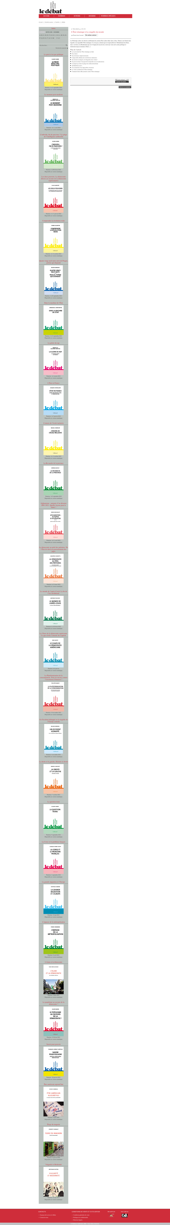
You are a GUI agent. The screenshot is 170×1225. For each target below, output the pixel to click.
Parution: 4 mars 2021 (53, 995)
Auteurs (77, 16)
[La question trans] (53, 805)
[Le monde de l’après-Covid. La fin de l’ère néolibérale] (53, 597)
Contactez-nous (44, 1217)
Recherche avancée (61, 48)
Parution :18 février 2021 (53, 1037)
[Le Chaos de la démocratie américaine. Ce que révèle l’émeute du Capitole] (53, 639)
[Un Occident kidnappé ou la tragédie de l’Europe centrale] (53, 725)
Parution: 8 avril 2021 (53, 955)
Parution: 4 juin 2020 (53, 1117)
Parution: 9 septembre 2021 (53, 835)
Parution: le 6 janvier (53, 668)
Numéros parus (49, 22)
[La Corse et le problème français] (53, 845)
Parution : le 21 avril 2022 (54, 540)
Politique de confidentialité (80, 1217)
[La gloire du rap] (53, 346)
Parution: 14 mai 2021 (54, 915)
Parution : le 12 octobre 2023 (53, 254)
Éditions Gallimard (77, 1224)
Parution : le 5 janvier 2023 (53, 416)
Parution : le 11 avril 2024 (54, 127)
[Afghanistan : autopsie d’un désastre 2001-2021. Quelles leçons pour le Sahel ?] (53, 511)
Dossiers (92, 16)
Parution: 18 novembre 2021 (53, 712)
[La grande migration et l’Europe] (53, 885)
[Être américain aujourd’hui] (53, 1088)
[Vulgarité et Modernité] (53, 1168)
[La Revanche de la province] (54, 467)
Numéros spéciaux (108, 16)
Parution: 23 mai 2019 (54, 1197)
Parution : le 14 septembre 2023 (53, 336)
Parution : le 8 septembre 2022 (53, 496)
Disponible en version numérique (53, 89)
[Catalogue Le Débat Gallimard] (53, 58)
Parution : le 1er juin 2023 (54, 376)
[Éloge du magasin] (53, 1128)
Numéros (61, 16)
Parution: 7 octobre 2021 (53, 795)
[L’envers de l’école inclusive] (53, 426)
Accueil (46, 16)
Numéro (57, 22)
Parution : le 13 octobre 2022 (53, 456)
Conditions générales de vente (81, 1215)
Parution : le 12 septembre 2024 (53, 87)
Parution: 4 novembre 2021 (53, 754)
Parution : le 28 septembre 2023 (53, 296)
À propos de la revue (48, 1215)
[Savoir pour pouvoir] (53, 1048)
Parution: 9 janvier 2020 (53, 1157)
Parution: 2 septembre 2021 (53, 875)
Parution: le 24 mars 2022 (53, 584)
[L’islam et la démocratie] (53, 965)
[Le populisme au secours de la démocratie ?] (53, 1007)
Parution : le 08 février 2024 (53, 170)
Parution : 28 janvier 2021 (54, 1077)
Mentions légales (77, 1220)
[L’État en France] (53, 386)
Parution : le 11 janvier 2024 (53, 214)
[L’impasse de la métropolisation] (53, 925)
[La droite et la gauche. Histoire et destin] (53, 765)
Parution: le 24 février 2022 (53, 626)
